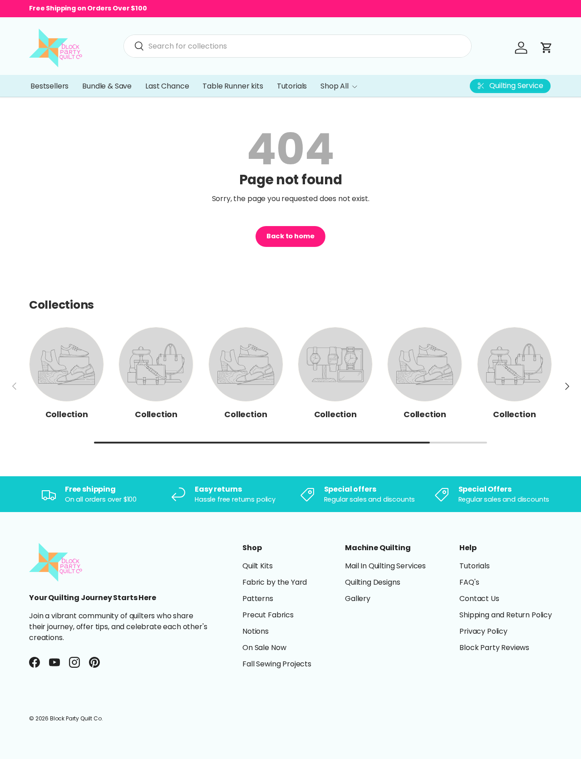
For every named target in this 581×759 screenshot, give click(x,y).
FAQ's (469, 582)
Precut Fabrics (268, 615)
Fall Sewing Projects (276, 664)
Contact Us (479, 598)
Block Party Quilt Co (76, 718)
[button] (546, 48)
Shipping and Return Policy (505, 615)
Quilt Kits (257, 566)
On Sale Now (264, 647)
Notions (255, 631)
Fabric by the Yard (274, 582)
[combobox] (297, 46)
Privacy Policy (483, 631)
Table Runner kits (232, 86)
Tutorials (292, 86)
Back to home (290, 236)
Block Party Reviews (494, 647)
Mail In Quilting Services (385, 566)
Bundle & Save (107, 86)
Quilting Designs (372, 582)
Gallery (357, 598)
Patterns (257, 598)
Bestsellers (49, 86)
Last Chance (167, 86)
